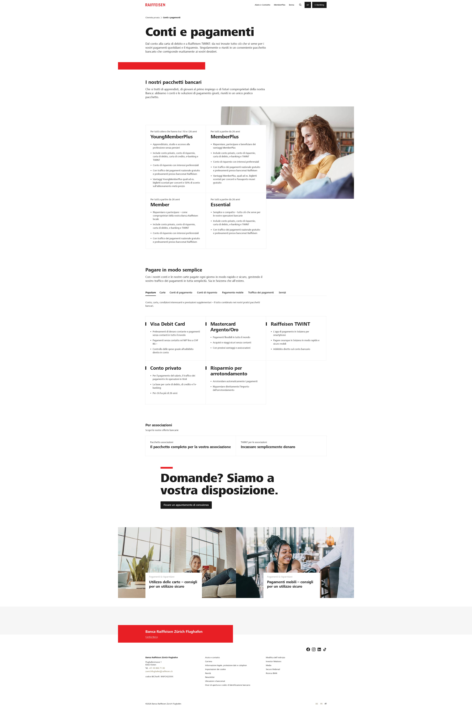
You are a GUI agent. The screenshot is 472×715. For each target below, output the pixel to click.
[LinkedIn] (319, 649)
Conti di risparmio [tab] (207, 292)
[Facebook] (308, 649)
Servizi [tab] (282, 292)
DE (317, 704)
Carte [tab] (163, 292)
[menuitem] (262, 5)
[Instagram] (314, 649)
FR (321, 704)
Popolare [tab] (150, 292)
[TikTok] (325, 649)
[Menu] (308, 5)
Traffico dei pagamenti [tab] (261, 292)
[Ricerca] (300, 5)
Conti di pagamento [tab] (181, 292)
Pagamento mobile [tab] (232, 292)
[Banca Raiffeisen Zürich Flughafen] (155, 4)
